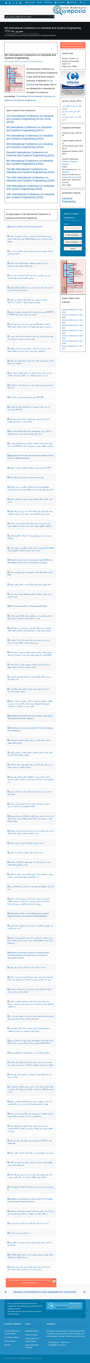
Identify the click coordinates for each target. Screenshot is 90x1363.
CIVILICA (72, 1331)
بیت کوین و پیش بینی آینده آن (19, 1233)
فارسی (83, 2)
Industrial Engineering (29, 33)
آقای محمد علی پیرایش (73, 117)
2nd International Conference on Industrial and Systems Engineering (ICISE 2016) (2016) (30, 118)
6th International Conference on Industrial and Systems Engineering (30, 35)
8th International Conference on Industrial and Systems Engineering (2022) (29, 162)
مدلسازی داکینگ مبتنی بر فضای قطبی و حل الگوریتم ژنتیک (29, 1053)
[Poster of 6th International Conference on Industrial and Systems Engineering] (72, 277)
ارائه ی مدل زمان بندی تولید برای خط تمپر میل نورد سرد (29, 1223)
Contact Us (54, 1342)
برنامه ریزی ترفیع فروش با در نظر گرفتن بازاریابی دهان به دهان (31, 1153)
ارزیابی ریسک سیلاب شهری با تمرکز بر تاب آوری (26, 852)
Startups (7, 1345)
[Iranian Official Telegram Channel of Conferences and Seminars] (64, 1306)
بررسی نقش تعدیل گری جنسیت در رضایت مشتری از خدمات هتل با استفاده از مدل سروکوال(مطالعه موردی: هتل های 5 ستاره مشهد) (30, 238)
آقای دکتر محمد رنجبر (72, 111)
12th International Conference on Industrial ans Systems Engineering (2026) (30, 196)
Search (66, 224)
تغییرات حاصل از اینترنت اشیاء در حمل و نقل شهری (27, 967)
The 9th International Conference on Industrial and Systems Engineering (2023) (30, 171)
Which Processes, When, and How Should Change (28, 606)
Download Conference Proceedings (74, 46)
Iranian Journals (31, 1335)
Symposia (38, 1358)
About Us (65, 1342)
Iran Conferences (12, 33)
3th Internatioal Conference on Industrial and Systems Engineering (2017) (28, 129)
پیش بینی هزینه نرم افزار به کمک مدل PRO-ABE (26, 397)
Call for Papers (9, 1341)
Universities (60, 2)
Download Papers (32, 1331)
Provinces (49, 2)
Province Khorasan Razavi (72, 177)
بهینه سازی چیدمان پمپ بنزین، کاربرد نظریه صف (26, 477)
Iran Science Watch (11, 1337)
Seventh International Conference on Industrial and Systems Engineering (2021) (30, 154)
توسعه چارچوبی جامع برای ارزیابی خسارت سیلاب (26, 843)
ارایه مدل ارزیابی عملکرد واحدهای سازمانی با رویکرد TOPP (30, 468)
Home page (31, 2)
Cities (40, 2)
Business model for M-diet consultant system (26, 227)
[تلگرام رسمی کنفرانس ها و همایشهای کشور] (20, 3)
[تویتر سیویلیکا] (9, 3)
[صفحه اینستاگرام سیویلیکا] (6, 3)
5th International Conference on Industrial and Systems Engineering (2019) (29, 145)
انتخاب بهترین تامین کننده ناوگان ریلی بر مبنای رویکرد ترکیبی (30, 584)
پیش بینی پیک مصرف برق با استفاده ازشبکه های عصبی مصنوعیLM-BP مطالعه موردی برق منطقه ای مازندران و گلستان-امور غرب (30, 1128)
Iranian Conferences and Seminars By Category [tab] (45, 1292)
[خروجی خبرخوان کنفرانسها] (17, 3)
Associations (73, 2)
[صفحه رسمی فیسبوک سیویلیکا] (13, 3)
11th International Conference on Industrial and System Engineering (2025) (30, 187)
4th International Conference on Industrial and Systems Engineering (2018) (29, 137)
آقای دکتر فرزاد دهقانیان (73, 106)
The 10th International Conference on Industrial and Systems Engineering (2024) (30, 179)
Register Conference (58, 1345)
